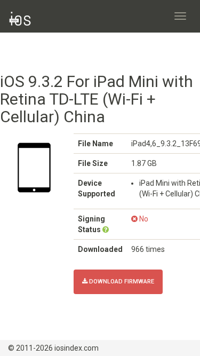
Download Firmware (120, 281)
